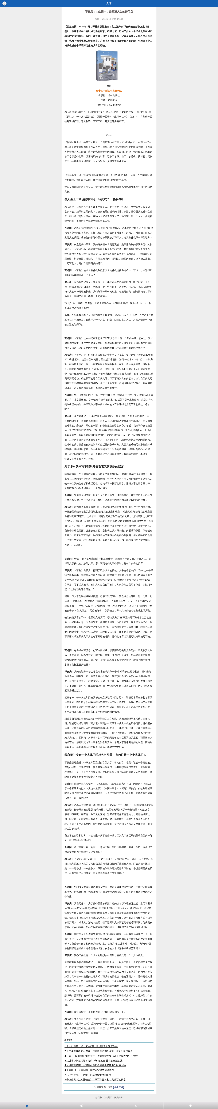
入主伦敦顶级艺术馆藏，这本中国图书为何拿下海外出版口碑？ (99, 1051)
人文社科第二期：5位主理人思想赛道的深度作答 (91, 1046)
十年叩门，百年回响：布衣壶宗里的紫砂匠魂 (89, 1070)
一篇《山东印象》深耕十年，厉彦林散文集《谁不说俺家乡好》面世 (101, 1056)
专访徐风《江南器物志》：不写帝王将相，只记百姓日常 (95, 1079)
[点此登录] (118, 1087)
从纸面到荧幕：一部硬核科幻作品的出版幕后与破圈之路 (95, 1065)
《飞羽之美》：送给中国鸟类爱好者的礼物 (88, 1075)
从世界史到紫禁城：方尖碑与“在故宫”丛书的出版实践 (93, 1060)
